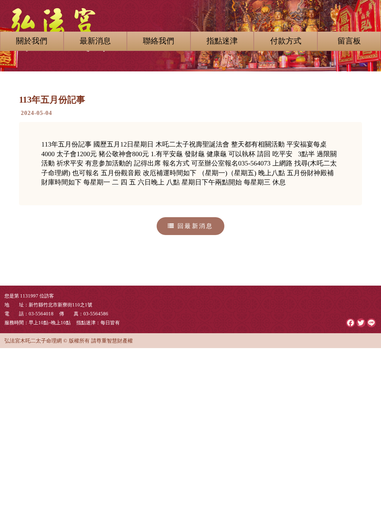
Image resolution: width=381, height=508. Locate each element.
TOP (363, 448)
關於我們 (31, 40)
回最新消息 (194, 226)
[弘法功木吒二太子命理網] (190, 26)
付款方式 (285, 40)
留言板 (349, 40)
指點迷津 (222, 40)
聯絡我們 (158, 40)
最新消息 (95, 40)
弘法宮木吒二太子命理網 (33, 341)
